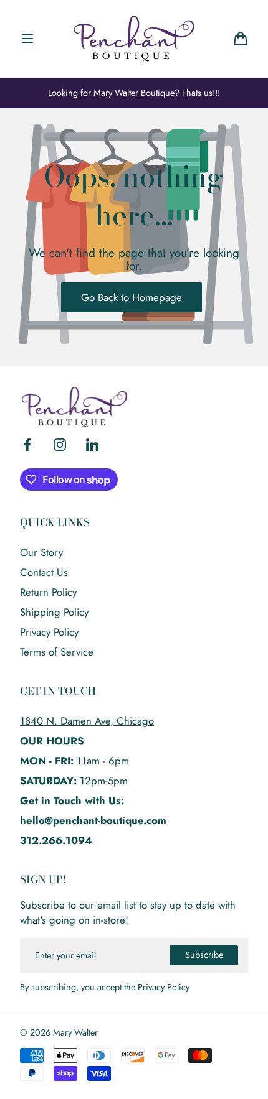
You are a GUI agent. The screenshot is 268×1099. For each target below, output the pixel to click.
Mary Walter (75, 1033)
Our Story (41, 552)
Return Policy (48, 592)
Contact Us (44, 572)
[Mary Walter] (134, 38)
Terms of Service (56, 651)
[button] (27, 38)
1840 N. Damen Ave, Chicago (87, 720)
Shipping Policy (54, 612)
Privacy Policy (49, 631)
